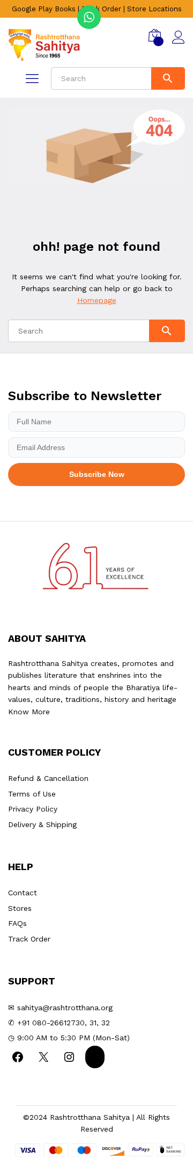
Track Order (101, 9)
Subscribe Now (96, 474)
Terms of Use (32, 794)
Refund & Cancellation (48, 778)
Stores (20, 908)
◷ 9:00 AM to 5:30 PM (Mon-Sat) (69, 1037)
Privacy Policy (32, 809)
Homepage (96, 300)
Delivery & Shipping (42, 824)
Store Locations (154, 9)
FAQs (17, 923)
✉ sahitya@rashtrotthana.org (60, 1007)
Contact (22, 892)
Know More (29, 711)
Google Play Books (44, 9)
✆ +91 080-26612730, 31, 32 (59, 1022)
